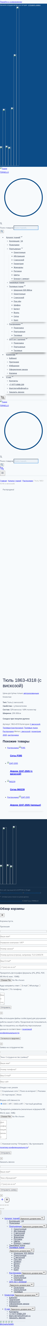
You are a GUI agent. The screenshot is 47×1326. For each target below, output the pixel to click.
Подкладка (19, 328)
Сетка (16, 316)
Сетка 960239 (17, 789)
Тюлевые (18, 335)
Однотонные (19, 252)
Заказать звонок (16, 392)
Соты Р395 (16, 755)
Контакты (13, 381)
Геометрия (19, 263)
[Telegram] (1, 165)
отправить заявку (34, 5)
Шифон (17, 305)
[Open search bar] (1, 224)
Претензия (14, 362)
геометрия (36, 731)
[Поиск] (2, 231)
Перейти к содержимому (11, 2)
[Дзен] (12, 165)
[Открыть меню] (2, 473)
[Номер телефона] (15, 165)
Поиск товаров (7, 228)
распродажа (13, 735)
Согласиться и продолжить (10, 1038)
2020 (5, 735)
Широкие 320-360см (23, 290)
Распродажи (8, 731)
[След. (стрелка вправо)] (3, 1208)
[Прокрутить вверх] (2, 1200)
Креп (16, 320)
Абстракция (19, 256)
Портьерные (19, 331)
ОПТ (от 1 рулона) (18, 1281)
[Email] (17, 165)
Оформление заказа (18, 369)
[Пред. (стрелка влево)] (1, 1208)
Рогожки (18, 271)
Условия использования (32, 893)
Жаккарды (18, 267)
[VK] (4, 165)
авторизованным (31, 693)
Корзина (13, 373)
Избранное (14, 365)
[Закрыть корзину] (2, 915)
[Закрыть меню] (0, 1212)
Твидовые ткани (16, 282)
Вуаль (16, 312)
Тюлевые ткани (31, 728)
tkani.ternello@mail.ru (18, 388)
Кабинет (13, 358)
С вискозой (19, 260)
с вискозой (25, 731)
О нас (7, 1309)
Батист (17, 309)
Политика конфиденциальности (11, 893)
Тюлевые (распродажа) (13, 728)
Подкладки (14, 245)
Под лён (17, 301)
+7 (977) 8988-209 (16, 384)
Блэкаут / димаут (21, 278)
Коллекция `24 (16, 241)
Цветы (17, 275)
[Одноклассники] (6, 165)
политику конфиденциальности (14, 1147)
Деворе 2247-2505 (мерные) (25, 805)
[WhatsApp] (9, 165)
